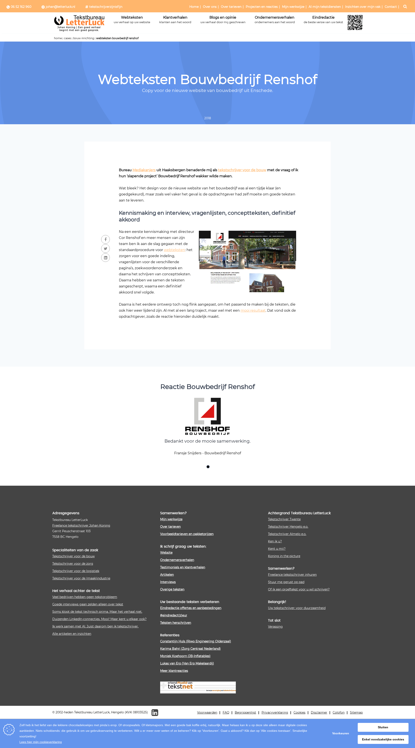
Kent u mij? (277, 548)
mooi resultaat (253, 310)
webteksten (174, 249)
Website (166, 552)
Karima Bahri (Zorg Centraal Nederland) (190, 648)
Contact (391, 7)
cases (67, 38)
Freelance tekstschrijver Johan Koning (81, 525)
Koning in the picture (284, 556)
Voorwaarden (207, 712)
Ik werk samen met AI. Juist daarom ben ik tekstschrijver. (95, 626)
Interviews (168, 582)
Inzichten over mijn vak (362, 7)
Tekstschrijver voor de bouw (73, 556)
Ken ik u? (275, 541)
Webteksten (132, 19)
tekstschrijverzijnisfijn (105, 7)
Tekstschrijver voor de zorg (72, 563)
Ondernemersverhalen (275, 19)
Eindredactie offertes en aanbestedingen (190, 608)
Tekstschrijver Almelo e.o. (287, 534)
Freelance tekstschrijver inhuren (292, 574)
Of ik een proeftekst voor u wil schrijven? (299, 589)
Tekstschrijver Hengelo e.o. (288, 526)
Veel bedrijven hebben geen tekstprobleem (84, 597)
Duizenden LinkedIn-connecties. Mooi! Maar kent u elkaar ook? (99, 619)
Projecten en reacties (262, 7)
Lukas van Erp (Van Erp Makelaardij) (187, 663)
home (58, 38)
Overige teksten (172, 589)
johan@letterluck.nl (60, 7)
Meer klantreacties (174, 671)
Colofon (339, 712)
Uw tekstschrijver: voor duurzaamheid (297, 608)
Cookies (299, 712)
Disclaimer (319, 712)
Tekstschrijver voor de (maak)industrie (81, 578)
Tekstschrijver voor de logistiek (75, 571)
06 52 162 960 (21, 7)
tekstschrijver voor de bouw (242, 170)
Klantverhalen (175, 19)
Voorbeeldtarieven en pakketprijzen (187, 534)
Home (194, 7)
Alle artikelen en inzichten (71, 634)
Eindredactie (323, 19)
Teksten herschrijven (175, 623)
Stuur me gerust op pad (286, 582)
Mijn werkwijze (293, 7)
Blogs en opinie (223, 19)
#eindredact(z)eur (173, 615)
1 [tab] (208, 467)
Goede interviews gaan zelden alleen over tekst (87, 604)
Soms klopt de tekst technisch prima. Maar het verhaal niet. (97, 611)
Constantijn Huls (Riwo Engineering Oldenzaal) (195, 641)
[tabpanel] (207, 427)
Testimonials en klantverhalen (182, 567)
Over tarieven (231, 7)
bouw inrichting (83, 38)
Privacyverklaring (275, 712)
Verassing (275, 626)
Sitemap (356, 712)
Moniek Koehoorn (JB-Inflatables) (185, 656)
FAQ (226, 712)
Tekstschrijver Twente (284, 519)
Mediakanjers (144, 170)
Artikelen (167, 574)
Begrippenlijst (245, 712)
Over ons (210, 7)
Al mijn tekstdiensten (325, 7)
